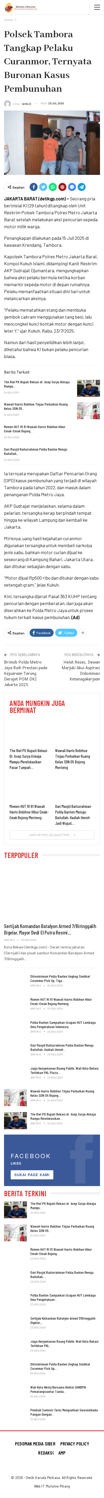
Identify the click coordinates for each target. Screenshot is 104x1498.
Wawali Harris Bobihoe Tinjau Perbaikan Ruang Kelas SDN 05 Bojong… (62, 1093)
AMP (62, 1453)
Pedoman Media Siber (35, 1444)
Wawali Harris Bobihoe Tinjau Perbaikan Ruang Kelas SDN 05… (62, 1228)
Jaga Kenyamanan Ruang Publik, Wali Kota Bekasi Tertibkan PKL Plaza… (64, 1070)
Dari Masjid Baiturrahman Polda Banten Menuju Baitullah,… (62, 1274)
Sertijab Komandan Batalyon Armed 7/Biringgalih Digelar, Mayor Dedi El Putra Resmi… (50, 929)
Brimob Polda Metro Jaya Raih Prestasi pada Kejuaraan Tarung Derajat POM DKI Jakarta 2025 (25, 673)
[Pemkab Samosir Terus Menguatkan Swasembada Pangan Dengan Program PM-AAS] (15, 1416)
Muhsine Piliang (58, 1486)
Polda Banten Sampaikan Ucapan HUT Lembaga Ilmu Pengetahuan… (63, 1297)
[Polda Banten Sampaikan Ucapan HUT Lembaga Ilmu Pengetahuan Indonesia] (15, 1028)
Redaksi (45, 1453)
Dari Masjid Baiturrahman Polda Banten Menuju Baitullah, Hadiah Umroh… (62, 1047)
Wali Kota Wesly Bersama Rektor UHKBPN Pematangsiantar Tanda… (58, 1389)
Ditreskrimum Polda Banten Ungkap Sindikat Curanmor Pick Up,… (60, 1366)
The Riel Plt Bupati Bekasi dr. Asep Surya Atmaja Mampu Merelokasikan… (63, 1116)
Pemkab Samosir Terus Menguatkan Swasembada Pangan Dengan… (64, 1412)
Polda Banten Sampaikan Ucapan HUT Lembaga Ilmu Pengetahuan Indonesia (63, 1024)
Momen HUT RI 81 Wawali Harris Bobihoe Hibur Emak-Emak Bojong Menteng (61, 1001)
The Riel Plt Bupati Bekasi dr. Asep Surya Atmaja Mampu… (63, 1205)
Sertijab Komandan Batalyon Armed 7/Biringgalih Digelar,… (62, 1320)
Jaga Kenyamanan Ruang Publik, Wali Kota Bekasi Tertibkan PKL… (64, 1343)
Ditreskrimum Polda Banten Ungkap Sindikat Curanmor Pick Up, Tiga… (60, 978)
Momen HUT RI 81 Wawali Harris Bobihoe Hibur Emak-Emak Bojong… (61, 1251)
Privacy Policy (74, 1444)
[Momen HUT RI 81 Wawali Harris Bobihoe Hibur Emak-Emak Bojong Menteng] (88, 433)
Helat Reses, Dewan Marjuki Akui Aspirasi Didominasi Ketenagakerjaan (81, 670)
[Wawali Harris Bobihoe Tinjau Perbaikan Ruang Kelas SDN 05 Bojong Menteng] (88, 410)
